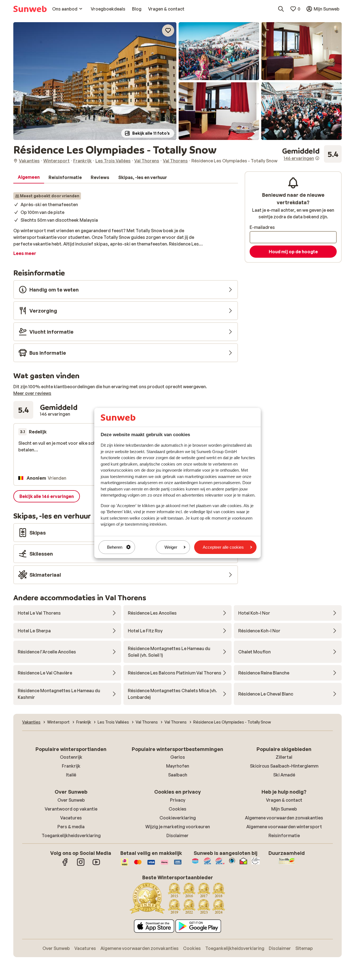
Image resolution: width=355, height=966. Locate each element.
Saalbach (177, 775)
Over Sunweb (71, 800)
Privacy (177, 800)
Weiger (170, 547)
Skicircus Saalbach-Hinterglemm (284, 766)
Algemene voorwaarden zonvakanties (284, 818)
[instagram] (80, 865)
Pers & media (71, 826)
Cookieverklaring (177, 818)
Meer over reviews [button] (32, 393)
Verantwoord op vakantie (71, 809)
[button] (94, 81)
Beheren (114, 547)
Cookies (177, 809)
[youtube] (96, 865)
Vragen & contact (284, 800)
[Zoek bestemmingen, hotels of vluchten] (280, 8)
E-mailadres (262, 227)
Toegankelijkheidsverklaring (71, 835)
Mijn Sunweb (284, 809)
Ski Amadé (284, 775)
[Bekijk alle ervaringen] (312, 154)
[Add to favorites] (168, 30)
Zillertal (284, 757)
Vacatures (71, 818)
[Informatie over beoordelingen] (317, 158)
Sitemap (304, 948)
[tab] (28, 177)
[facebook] (65, 865)
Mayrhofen (177, 766)
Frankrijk (71, 766)
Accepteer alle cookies (223, 547)
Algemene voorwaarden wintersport (284, 826)
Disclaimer (177, 835)
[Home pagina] (30, 9)
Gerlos (177, 757)
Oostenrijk (71, 757)
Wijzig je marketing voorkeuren (177, 826)
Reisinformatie (284, 835)
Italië (71, 775)
